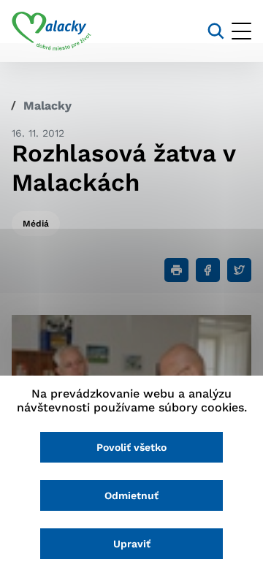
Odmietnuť (131, 495)
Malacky (47, 106)
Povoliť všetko (131, 447)
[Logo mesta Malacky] (51, 31)
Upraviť (131, 544)
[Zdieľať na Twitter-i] (239, 270)
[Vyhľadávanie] (215, 31)
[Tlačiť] (176, 270)
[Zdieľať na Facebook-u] (208, 270)
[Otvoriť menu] (241, 31)
